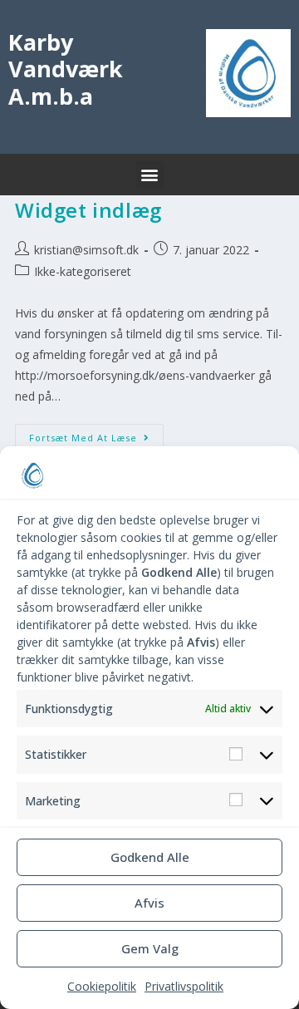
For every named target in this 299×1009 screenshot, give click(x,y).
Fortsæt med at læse (96, 434)
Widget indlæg (88, 210)
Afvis (149, 902)
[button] (150, 175)
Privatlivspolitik (184, 986)
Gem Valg (150, 948)
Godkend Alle (149, 857)
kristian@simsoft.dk (86, 250)
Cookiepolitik (101, 986)
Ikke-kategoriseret (82, 271)
